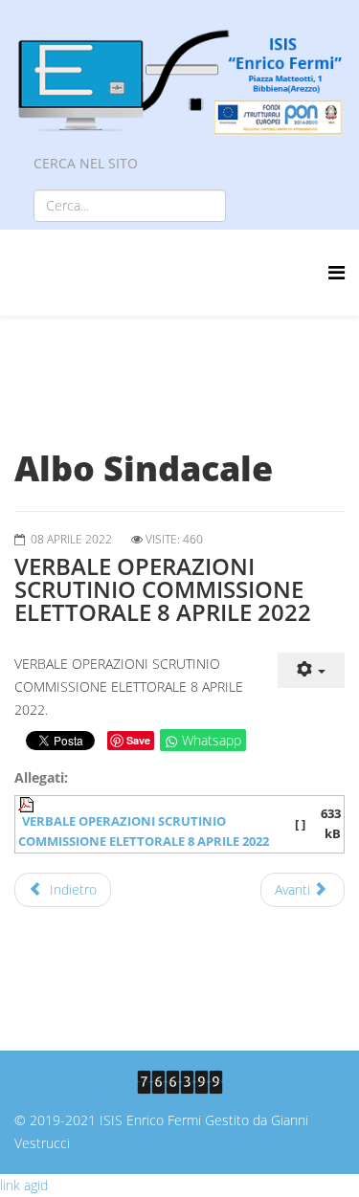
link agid (24, 1185)
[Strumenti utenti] (311, 670)
